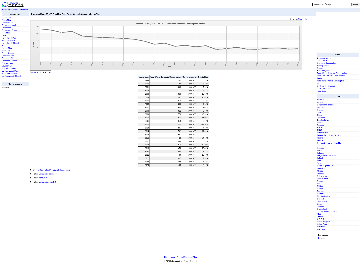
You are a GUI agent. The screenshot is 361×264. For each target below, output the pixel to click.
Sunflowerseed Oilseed (11, 76)
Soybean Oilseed (9, 68)
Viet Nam (321, 229)
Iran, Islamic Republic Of (327, 156)
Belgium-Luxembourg (325, 105)
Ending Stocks (323, 66)
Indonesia (321, 153)
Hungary (320, 148)
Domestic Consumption (326, 63)
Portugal (320, 191)
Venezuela (321, 227)
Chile (319, 112)
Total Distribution (324, 88)
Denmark (320, 123)
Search (180, 257)
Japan (319, 163)
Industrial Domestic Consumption (330, 81)
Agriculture (13, 10)
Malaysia (320, 168)
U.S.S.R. (320, 219)
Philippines (321, 186)
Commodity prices (46, 174)
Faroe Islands (322, 133)
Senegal (320, 199)
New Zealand (322, 178)
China (319, 115)
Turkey (320, 217)
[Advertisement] (13, 133)
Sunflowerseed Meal (10, 71)
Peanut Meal (7, 48)
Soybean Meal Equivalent (327, 86)
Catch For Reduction (325, 60)
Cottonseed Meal (9, 25)
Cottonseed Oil (8, 28)
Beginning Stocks (324, 58)
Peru (319, 184)
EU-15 (319, 128)
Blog (195, 257)
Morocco (320, 173)
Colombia (321, 117)
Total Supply (322, 91)
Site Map (187, 257)
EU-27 (319, 130)
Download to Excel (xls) (40, 72)
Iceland (320, 151)
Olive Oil (5, 35)
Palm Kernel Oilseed (10, 43)
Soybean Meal (8, 63)
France (320, 140)
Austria (320, 102)
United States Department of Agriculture (54, 170)
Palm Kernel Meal (9, 38)
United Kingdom (323, 222)
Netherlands (322, 176)
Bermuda (320, 107)
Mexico (320, 171)
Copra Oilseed (7, 23)
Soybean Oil (7, 66)
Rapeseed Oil (7, 58)
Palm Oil (5, 45)
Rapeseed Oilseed (9, 61)
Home (4, 10)
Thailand (320, 214)
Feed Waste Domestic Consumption (332, 73)
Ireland (320, 158)
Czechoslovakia (323, 120)
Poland (320, 189)
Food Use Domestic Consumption (331, 76)
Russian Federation (325, 196)
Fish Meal (24, 10)
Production (321, 83)
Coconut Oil (6, 18)
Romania (320, 194)
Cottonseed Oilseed (10, 30)
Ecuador (320, 125)
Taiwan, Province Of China (328, 211)
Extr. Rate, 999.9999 (325, 71)
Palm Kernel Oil (8, 40)
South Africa (322, 201)
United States (322, 224)
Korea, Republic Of (325, 166)
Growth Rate (303, 19)
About (172, 257)
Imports (320, 78)
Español (321, 238)
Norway (320, 181)
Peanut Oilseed (8, 53)
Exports (320, 68)
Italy (319, 161)
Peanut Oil (6, 51)
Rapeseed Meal (8, 56)
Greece (320, 145)
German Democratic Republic (329, 143)
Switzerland (322, 209)
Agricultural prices (46, 178)
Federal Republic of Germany (329, 135)
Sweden (320, 206)
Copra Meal (6, 20)
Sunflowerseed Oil (9, 73)
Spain (319, 204)
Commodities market (47, 182)
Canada (320, 110)
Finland (320, 138)
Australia (320, 100)
